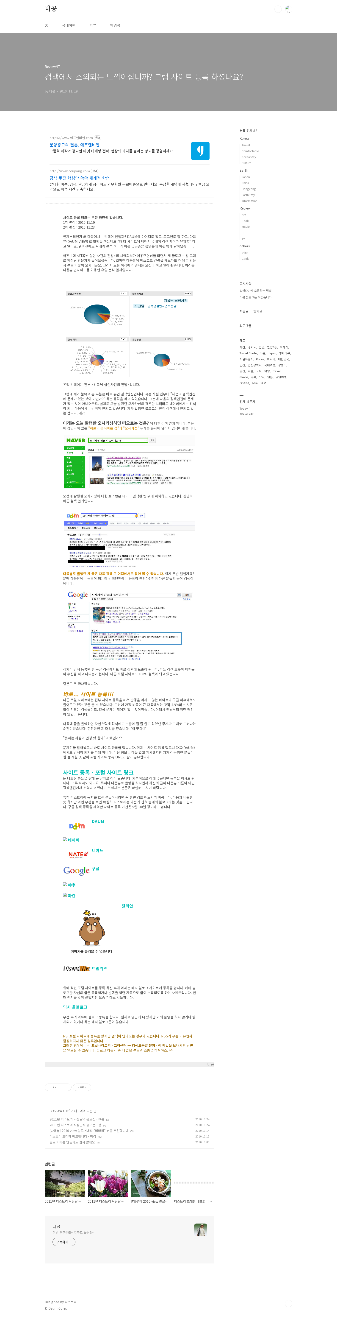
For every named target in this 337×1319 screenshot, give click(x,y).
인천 (242, 365)
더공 (51, 9)
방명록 (115, 25)
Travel (246, 145)
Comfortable (250, 151)
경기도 (252, 347)
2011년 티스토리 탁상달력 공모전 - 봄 (75, 1125)
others (245, 246)
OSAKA (244, 383)
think (245, 252)
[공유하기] (61, 1087)
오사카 (284, 347)
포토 (259, 371)
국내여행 (69, 25)
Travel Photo (248, 353)
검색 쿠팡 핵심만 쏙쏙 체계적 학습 (80, 178)
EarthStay (248, 195)
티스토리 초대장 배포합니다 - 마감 (73, 1136)
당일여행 (281, 377)
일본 (270, 377)
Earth (244, 170)
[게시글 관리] (66, 1087)
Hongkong (249, 189)
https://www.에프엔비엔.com (71, 138)
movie (244, 377)
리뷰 (92, 25)
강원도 (282, 365)
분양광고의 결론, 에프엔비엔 (75, 144)
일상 (263, 383)
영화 (253, 377)
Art (244, 214)
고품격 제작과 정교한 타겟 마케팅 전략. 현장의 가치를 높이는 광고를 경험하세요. (112, 150)
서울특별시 (246, 359)
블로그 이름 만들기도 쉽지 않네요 (72, 1142)
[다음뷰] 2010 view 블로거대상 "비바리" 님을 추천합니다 (89, 1130)
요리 (262, 377)
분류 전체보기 (249, 130)
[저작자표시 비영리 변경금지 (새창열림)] (97, 1087)
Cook (245, 258)
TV (243, 238)
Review (56, 1111)
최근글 (244, 311)
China (245, 183)
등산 (242, 371)
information (249, 200)
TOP (288, 1303)
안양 (261, 347)
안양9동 (272, 347)
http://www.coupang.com (70, 171)
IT (67, 1111)
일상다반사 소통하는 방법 (256, 290)
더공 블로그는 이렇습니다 (256, 297)
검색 (278, 9)
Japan (246, 177)
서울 (250, 371)
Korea (244, 138)
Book (245, 220)
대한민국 (283, 359)
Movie (246, 226)
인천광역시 (255, 365)
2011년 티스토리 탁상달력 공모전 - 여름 (77, 1119)
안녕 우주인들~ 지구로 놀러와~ (73, 1232)
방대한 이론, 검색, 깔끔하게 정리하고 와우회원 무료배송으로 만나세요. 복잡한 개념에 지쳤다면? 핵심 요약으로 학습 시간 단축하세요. (130, 186)
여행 (267, 371)
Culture (246, 163)
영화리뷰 (284, 353)
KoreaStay (249, 157)
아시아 (271, 359)
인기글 (257, 311)
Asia (255, 383)
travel (277, 371)
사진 (242, 347)
